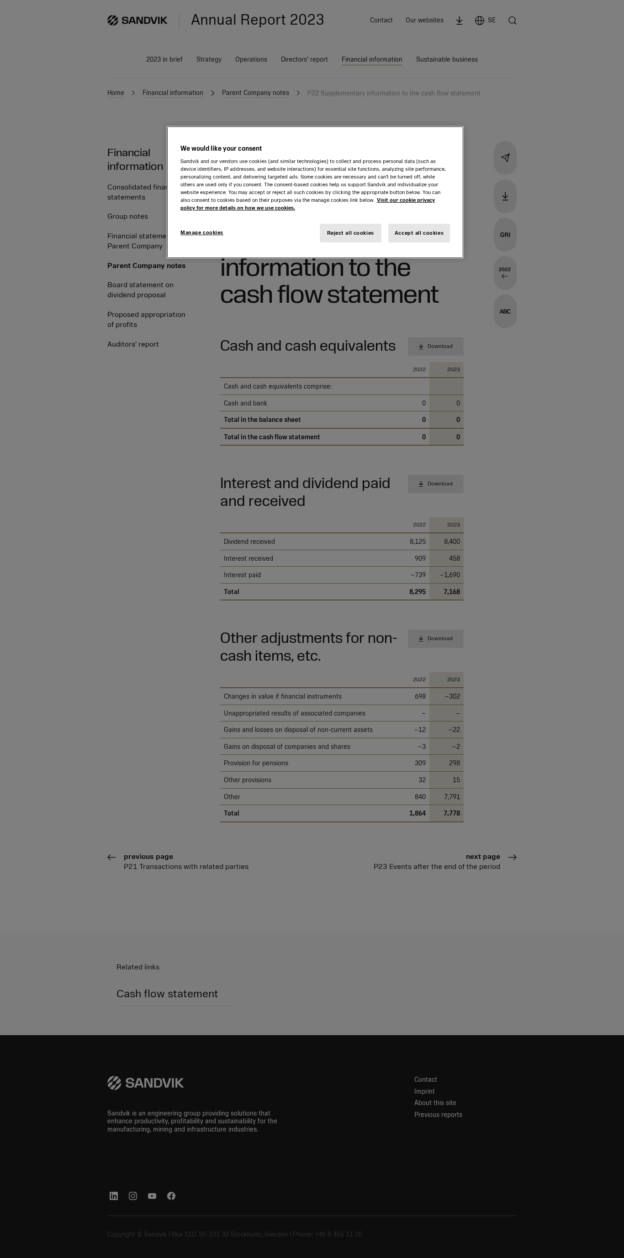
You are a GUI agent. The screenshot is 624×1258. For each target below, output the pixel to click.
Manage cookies (201, 232)
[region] (315, 192)
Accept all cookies (419, 233)
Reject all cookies (350, 233)
